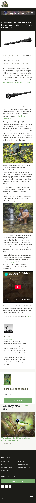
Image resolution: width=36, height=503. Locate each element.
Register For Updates (18, 481)
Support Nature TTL (24, 467)
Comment (25, 63)
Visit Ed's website (8, 339)
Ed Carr (6, 63)
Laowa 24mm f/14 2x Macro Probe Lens (16, 82)
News (18, 55)
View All (27, 405)
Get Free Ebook (18, 400)
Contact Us (4, 464)
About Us (21, 461)
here (29, 316)
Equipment (11, 55)
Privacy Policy (5, 470)
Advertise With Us (6, 467)
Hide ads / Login (6, 461)
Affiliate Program (23, 464)
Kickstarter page (9, 262)
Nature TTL (7, 443)
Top (32, 496)
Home (5, 55)
